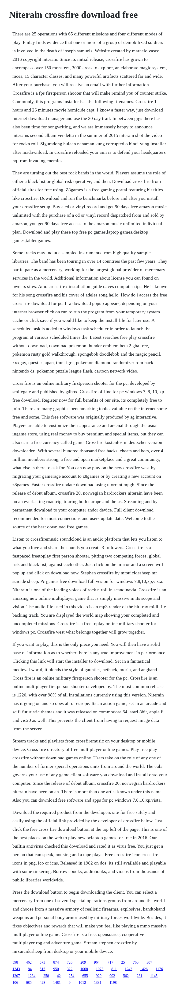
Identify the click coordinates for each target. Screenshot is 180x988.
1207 (16, 976)
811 (114, 969)
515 (42, 969)
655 (85, 976)
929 (98, 976)
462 (29, 962)
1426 (144, 969)
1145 (154, 976)
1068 (84, 969)
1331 (97, 982)
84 (30, 969)
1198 (113, 982)
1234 (31, 976)
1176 (159, 969)
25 (123, 962)
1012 (82, 982)
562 (126, 976)
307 (149, 962)
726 (69, 962)
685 (29, 982)
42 (59, 976)
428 (42, 982)
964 (97, 962)
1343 (16, 969)
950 (56, 969)
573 (42, 962)
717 (110, 962)
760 (136, 962)
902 (112, 976)
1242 (128, 969)
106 (15, 982)
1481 (57, 982)
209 (83, 962)
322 (69, 969)
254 (71, 976)
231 (139, 976)
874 (56, 962)
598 (15, 962)
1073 (99, 969)
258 (46, 976)
